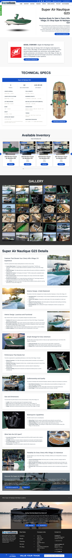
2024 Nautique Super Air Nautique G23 (27, 157)
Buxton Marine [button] (65, 3)
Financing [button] (22, 541)
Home (21, 3)
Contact (38, 545)
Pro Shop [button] (58, 3)
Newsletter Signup (40, 542)
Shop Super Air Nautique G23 (62, 34)
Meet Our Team (40, 538)
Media (38, 549)
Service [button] (44, 3)
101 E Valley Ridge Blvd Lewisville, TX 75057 (59, 537)
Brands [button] (21, 538)
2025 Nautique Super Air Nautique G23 (11, 157)
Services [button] (22, 544)
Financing (38, 3)
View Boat (11, 164)
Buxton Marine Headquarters (43, 546)
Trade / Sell (39, 537)
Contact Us (26, 487)
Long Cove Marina (40, 548)
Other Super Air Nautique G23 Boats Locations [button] (14, 498)
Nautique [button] (32, 3)
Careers (38, 541)
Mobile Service (51, 3)
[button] (8, 189)
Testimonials (39, 539)
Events (38, 550)
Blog (38, 544)
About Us (39, 535)
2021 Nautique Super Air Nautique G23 (61, 157)
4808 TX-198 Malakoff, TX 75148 (58, 546)
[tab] (24, 168)
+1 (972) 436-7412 (58, 540)
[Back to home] (9, 3)
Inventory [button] (26, 3)
